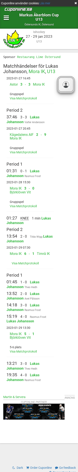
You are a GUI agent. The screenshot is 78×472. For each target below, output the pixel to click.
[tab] (30, 84)
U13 (51, 71)
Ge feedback (67, 467)
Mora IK (37, 71)
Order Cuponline (41, 467)
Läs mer (44, 3)
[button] (30, 84)
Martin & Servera (14, 397)
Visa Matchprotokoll (23, 98)
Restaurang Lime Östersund (38, 57)
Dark (19, 467)
